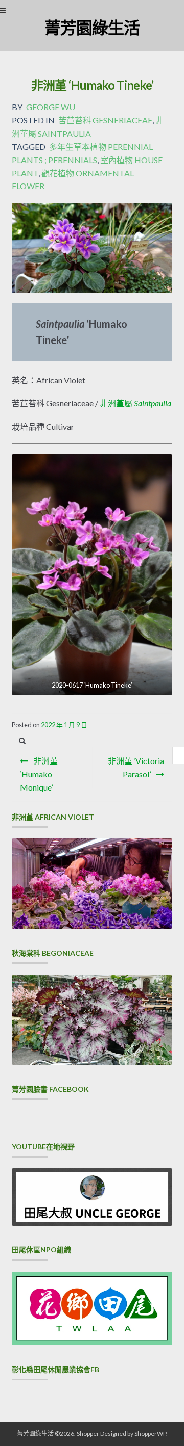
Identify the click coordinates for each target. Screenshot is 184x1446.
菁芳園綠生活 (92, 27)
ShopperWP (150, 1433)
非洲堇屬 (135, 403)
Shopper (88, 1433)
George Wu (50, 107)
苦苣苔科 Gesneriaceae (105, 120)
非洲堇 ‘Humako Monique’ (39, 774)
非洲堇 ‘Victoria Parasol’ (136, 767)
